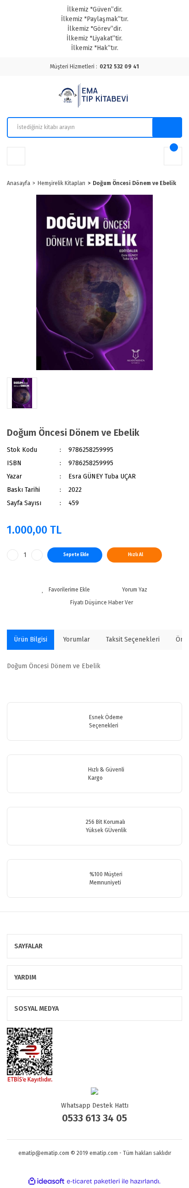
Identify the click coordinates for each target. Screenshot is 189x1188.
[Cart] (173, 156)
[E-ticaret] (93, 1181)
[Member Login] (16, 156)
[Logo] (94, 96)
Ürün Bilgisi (30, 639)
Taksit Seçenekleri (133, 639)
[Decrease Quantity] (12, 555)
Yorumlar (76, 639)
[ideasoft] (46, 1181)
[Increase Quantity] (37, 555)
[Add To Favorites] (66, 590)
